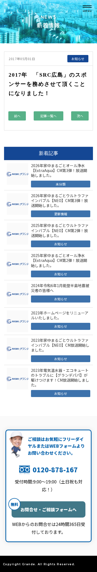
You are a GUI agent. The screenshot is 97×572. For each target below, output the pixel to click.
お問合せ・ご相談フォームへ (44, 507)
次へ (80, 115)
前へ (17, 115)
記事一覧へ (48, 115)
